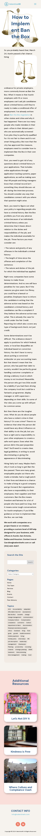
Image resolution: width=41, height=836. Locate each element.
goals (9, 633)
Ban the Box (11, 614)
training (24, 655)
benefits (20, 614)
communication (28, 617)
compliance (11, 622)
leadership (23, 641)
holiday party (12, 639)
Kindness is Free (20, 751)
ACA (9, 609)
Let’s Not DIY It (20, 718)
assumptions (27, 612)
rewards (10, 649)
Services (10, 588)
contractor (20, 622)
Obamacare (22, 644)
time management (13, 655)
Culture (28, 622)
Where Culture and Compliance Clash (20, 788)
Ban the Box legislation (20, 115)
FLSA (28, 631)
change (27, 614)
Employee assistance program (17, 628)
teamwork (11, 652)
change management (14, 617)
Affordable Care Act (14, 612)
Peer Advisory (12, 600)
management (12, 644)
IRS (28, 639)
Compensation (25, 620)
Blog (8, 591)
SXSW (30, 649)
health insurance (25, 633)
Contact (10, 597)
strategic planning (20, 649)
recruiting (28, 647)
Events (9, 594)
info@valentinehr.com (20, 814)
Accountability (17, 609)
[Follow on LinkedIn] (23, 824)
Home (9, 583)
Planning (10, 647)
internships (21, 639)
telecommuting (21, 652)
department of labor (14, 625)
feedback (17, 631)
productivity (19, 647)
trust (29, 655)
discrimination (27, 625)
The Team (10, 586)
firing (23, 631)
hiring (22, 636)
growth (16, 633)
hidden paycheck (13, 636)
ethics (10, 631)
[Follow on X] (18, 824)
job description (13, 641)
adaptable (27, 609)
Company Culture (13, 620)
